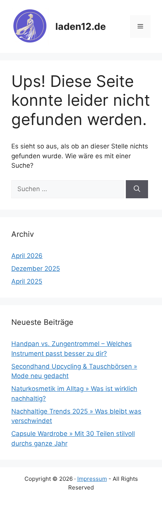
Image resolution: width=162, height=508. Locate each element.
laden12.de (80, 26)
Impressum (92, 478)
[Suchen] (137, 189)
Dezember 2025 (35, 268)
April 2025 (26, 281)
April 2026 (27, 255)
